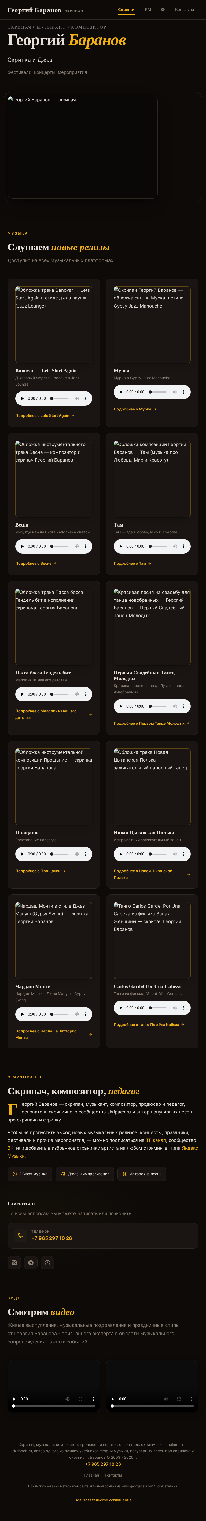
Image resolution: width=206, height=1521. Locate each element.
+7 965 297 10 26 (103, 1464)
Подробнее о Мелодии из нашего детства (46, 714)
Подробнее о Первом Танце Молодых (149, 723)
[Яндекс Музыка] (47, 1262)
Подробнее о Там (130, 563)
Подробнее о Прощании (37, 871)
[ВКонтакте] (14, 1262)
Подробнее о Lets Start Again (42, 415)
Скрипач (126, 9)
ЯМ (148, 9)
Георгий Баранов (45, 10)
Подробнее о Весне (33, 563)
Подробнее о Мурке (132, 409)
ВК (163, 9)
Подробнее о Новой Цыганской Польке (143, 874)
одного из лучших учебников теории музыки (87, 1451)
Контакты (184, 9)
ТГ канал (156, 1140)
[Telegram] (31, 1262)
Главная (91, 1475)
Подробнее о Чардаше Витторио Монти (46, 1034)
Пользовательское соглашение (103, 1500)
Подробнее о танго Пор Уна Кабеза (146, 1024)
